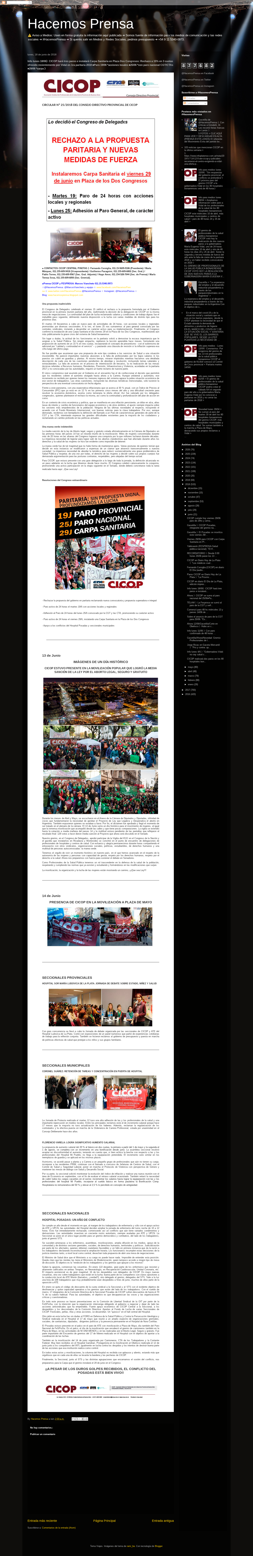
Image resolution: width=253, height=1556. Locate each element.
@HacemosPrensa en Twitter (196, 79)
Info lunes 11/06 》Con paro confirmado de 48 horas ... (201, 632)
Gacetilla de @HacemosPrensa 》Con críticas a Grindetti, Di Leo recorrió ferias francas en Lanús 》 (211, 125)
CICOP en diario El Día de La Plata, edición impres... (205, 582)
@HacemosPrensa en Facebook (198, 73)
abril (190, 671)
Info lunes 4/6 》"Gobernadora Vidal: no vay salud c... (205, 653)
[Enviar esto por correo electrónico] (73, 1419)
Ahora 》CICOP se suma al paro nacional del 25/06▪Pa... (203, 597)
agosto (191, 505)
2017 (188, 690)
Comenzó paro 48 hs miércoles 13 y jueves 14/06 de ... (205, 611)
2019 (188, 480)
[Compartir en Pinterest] (86, 1419)
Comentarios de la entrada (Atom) (59, 1527)
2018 (188, 484)
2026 (188, 449)
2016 (188, 694)
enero (191, 684)
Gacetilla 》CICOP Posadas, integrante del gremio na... (201, 526)
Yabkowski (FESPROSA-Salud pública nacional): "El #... (202, 547)
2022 (188, 467)
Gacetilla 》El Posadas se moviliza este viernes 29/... (204, 533)
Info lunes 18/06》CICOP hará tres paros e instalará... (204, 590)
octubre (192, 497)
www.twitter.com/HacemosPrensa (64, 291)
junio (190, 514)
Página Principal (104, 1520)
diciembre (193, 488)
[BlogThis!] (76, 1419)
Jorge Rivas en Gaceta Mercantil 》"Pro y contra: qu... (203, 646)
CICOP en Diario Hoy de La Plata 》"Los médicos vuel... (203, 561)
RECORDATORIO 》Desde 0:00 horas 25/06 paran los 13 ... (203, 554)
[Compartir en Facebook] (83, 1419)
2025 (188, 454)
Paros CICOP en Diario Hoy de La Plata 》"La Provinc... (204, 575)
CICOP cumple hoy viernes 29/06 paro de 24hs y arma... (203, 519)
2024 (188, 458)
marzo (191, 676)
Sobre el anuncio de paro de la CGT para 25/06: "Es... (205, 618)
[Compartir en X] (80, 1419)
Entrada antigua (163, 1520)
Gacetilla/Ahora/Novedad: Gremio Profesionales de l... (203, 639)
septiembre (194, 501)
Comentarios (192, 103)
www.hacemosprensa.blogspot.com (65, 295)
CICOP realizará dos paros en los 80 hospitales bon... (205, 660)
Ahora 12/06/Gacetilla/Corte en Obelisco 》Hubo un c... (202, 625)
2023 (188, 462)
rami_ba (131, 1546)
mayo (191, 667)
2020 (188, 475)
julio (190, 510)
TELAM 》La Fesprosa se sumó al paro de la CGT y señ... (204, 604)
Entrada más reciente (42, 1520)
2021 (188, 471)
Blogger (158, 1546)
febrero (192, 680)
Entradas (190, 98)
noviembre (193, 492)
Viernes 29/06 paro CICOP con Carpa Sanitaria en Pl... (205, 540)
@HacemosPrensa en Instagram (198, 86)
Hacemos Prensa (81, 23)
